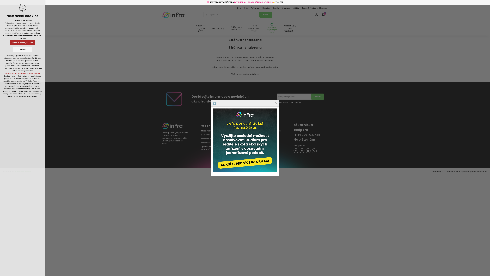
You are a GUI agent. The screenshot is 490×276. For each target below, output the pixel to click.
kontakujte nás (263, 67)
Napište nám (304, 139)
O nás (234, 152)
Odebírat (284, 102)
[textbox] (232, 15)
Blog (234, 131)
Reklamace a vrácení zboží (244, 156)
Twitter (302, 150)
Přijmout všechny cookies (22, 43)
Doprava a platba (209, 135)
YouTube (308, 150)
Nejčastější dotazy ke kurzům (245, 148)
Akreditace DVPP (269, 135)
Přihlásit (316, 14)
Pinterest (314, 150)
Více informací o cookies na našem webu (22, 73)
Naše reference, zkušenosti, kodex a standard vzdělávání (247, 136)
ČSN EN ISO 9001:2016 (271, 131)
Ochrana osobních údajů (212, 138)
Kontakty (236, 160)
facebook (295, 150)
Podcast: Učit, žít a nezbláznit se (290, 28)
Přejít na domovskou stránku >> (245, 74)
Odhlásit (297, 102)
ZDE (281, 2)
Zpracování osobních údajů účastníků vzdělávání (213, 148)
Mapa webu (206, 131)
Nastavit (22, 49)
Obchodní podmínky (210, 142)
